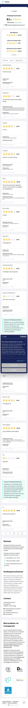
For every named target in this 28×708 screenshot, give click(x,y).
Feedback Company (14, 705)
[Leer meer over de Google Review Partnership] (19, 679)
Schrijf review (17, 22)
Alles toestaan (14, 365)
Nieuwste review (19, 60)
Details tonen (20, 360)
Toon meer (14, 54)
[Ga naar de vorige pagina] (10, 533)
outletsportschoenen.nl (11, 612)
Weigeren (14, 370)
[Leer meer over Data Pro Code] (8, 669)
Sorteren (11, 60)
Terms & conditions (12, 703)
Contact (4, 703)
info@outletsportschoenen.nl (13, 609)
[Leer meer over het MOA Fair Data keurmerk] (19, 669)
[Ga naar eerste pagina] (6, 533)
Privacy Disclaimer (6, 701)
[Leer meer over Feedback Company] (8, 679)
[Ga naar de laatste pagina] (22, 533)
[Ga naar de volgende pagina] (18, 533)
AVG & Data (15, 701)
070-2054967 (8, 610)
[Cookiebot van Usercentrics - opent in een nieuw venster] (20, 337)
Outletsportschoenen (14, 16)
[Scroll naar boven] (24, 702)
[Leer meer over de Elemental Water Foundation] (8, 690)
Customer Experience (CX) (11, 644)
